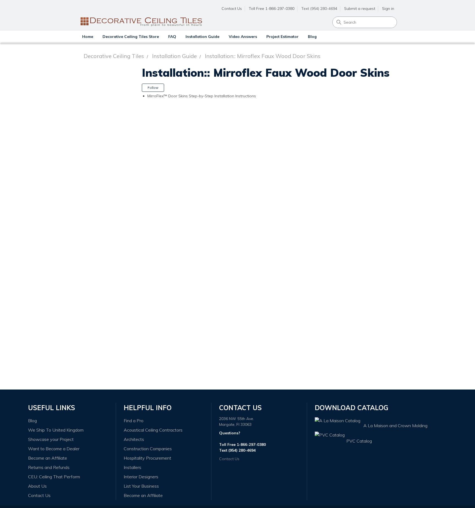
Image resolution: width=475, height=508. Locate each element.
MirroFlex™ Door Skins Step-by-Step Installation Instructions (201, 95)
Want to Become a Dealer (53, 448)
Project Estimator (282, 36)
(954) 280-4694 (242, 450)
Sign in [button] (388, 8)
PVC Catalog (359, 441)
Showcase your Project (51, 439)
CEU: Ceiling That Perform (54, 476)
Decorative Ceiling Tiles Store (131, 36)
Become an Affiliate (47, 458)
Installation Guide (202, 36)
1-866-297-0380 (251, 444)
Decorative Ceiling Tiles (114, 56)
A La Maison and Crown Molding (395, 425)
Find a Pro (133, 420)
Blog (312, 36)
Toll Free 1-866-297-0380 (271, 8)
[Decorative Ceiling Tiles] (140, 9)
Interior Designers (141, 476)
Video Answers (243, 36)
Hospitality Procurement (147, 458)
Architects (134, 439)
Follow (153, 87)
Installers (132, 467)
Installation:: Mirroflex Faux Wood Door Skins (263, 56)
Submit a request (359, 8)
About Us (37, 486)
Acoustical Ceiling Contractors (153, 430)
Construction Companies (148, 448)
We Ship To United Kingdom (56, 430)
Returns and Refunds (49, 467)
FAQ (172, 36)
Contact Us (232, 8)
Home (87, 36)
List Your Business (141, 486)
